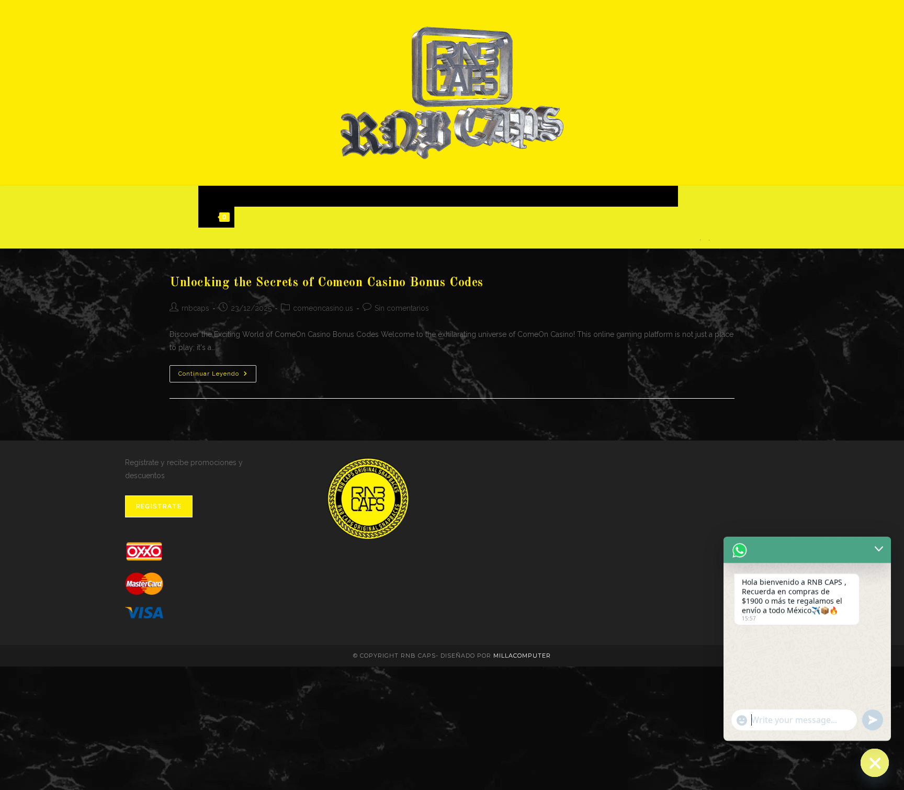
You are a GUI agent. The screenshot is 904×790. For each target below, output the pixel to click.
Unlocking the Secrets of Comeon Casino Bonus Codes (326, 283)
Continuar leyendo (217, 376)
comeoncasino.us (323, 308)
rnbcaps (195, 308)
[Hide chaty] (875, 763)
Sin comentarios (402, 308)
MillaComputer (522, 655)
